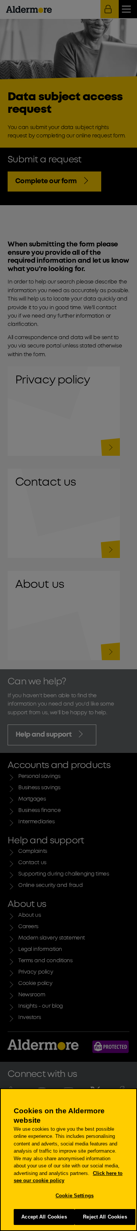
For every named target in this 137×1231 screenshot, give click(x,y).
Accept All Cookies (44, 1217)
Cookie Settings (75, 1195)
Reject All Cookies (105, 1217)
